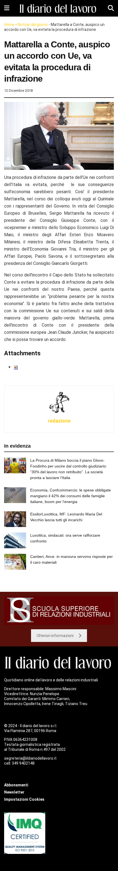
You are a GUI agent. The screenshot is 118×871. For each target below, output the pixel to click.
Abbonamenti (16, 785)
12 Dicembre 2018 (18, 90)
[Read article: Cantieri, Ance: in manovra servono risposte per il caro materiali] (15, 561)
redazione (59, 421)
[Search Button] (111, 8)
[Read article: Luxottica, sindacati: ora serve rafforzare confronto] (15, 540)
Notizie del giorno (33, 24)
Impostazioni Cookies (24, 799)
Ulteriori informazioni (55, 635)
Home (9, 24)
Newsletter (14, 792)
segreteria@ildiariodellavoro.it (30, 758)
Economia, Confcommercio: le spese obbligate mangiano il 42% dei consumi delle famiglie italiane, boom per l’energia (70, 496)
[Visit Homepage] (59, 8)
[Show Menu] (6, 8)
